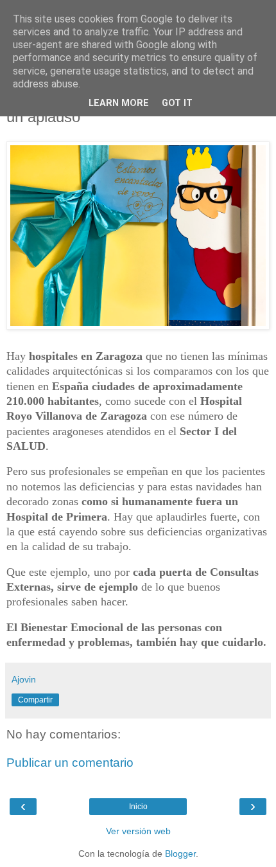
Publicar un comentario (70, 762)
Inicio (138, 806)
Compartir (35, 699)
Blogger (180, 853)
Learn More (119, 103)
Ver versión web (138, 831)
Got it (177, 103)
